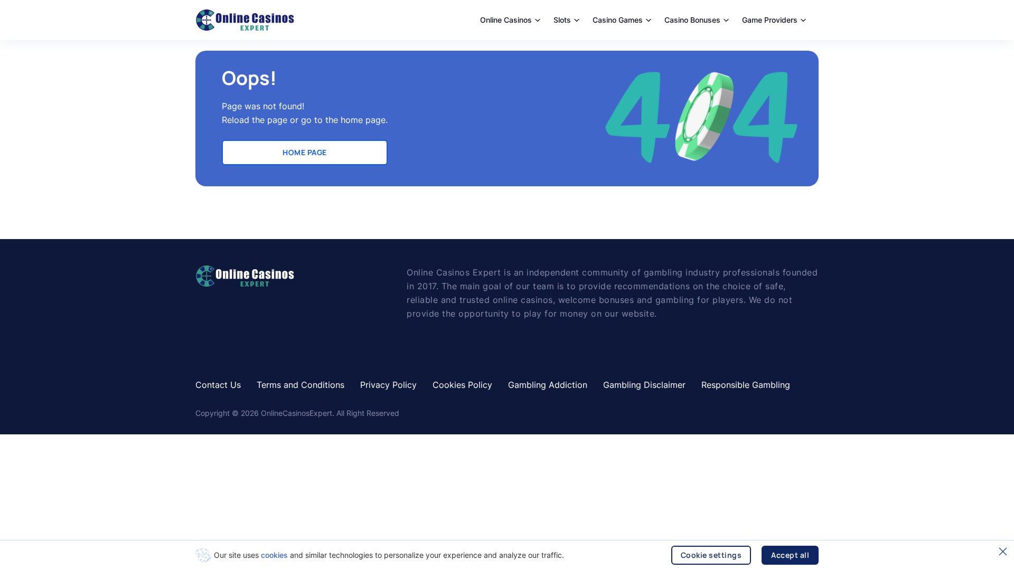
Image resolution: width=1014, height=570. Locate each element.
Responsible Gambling (745, 384)
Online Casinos (506, 19)
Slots (562, 19)
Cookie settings (711, 555)
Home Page (305, 152)
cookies (274, 554)
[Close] (1003, 551)
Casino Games (618, 19)
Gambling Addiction (547, 384)
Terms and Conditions (300, 384)
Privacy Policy (388, 384)
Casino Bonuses (692, 19)
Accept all (790, 555)
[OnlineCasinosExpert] (244, 20)
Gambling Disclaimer (644, 384)
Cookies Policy (462, 384)
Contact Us (218, 384)
